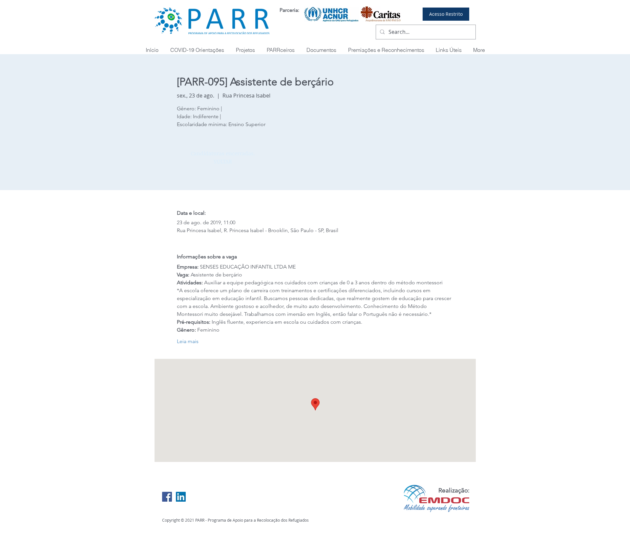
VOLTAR (223, 161)
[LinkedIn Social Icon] (181, 497)
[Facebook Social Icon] (167, 497)
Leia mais (188, 341)
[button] (386, 50)
